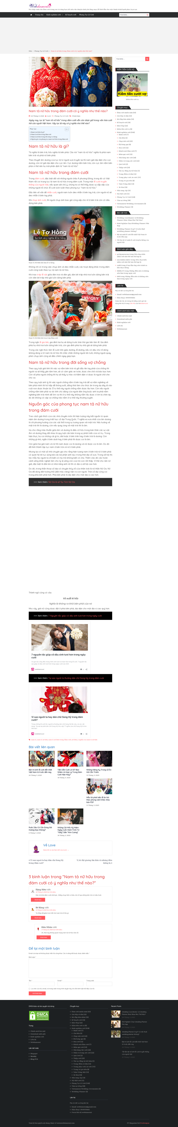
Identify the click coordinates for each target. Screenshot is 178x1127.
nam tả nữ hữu (42, 740)
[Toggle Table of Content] (65, 129)
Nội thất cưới (121, 194)
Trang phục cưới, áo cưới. (128, 177)
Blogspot (33, 1054)
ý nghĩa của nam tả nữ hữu (87, 740)
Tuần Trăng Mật (125, 184)
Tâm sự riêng (122, 200)
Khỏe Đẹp (120, 126)
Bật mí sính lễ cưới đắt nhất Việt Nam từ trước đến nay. (40, 771)
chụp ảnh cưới (39, 200)
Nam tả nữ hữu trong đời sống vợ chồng (44, 137)
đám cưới (39, 178)
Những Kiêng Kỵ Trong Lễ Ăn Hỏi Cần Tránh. (98, 771)
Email (60, 981)
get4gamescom (123, 254)
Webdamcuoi (122, 329)
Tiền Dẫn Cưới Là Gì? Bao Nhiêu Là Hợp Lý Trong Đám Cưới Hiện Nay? (70, 772)
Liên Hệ (132, 303)
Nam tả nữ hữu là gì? (38, 132)
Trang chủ (39, 15)
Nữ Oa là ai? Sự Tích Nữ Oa (61, 482)
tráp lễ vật (41, 274)
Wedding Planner (124, 207)
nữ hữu (74, 740)
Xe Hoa (121, 187)
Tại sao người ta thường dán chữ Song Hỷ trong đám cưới (76, 678)
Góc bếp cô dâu (122, 116)
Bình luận (38, 900)
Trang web (90, 981)
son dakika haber (123, 260)
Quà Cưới (122, 164)
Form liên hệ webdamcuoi (82, 1112)
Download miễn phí (124, 319)
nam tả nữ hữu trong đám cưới (59, 740)
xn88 (119, 265)
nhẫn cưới (51, 192)
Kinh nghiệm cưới (53, 15)
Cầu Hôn (122, 138)
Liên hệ (120, 326)
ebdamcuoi (144, 303)
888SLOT (120, 271)
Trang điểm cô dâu (126, 174)
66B (118, 276)
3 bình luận (76, 116)
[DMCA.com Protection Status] (39, 1020)
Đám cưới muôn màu (125, 113)
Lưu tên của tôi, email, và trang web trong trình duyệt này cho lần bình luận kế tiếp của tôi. (63, 989)
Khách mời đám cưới (126, 151)
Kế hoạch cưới (70, 15)
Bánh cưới (122, 135)
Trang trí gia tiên (125, 181)
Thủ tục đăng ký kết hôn (128, 171)
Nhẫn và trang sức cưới (127, 161)
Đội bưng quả (124, 144)
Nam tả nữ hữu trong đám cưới (41, 134)
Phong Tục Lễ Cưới (86, 15)
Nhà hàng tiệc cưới (126, 158)
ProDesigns (144, 1123)
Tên (30, 981)
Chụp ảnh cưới (124, 141)
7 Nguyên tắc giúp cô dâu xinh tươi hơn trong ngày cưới (75, 615)
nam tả (33, 740)
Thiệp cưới (122, 167)
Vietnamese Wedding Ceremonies (130, 204)
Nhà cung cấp (122, 190)
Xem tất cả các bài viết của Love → (56, 850)
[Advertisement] (89, 34)
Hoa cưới (122, 148)
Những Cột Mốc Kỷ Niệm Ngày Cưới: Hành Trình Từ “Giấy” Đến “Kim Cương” (68, 830)
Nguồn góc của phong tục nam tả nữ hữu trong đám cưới (49, 139)
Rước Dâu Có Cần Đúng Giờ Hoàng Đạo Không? (40, 828)
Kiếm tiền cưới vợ (123, 129)
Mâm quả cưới (124, 154)
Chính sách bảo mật (124, 316)
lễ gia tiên (44, 342)
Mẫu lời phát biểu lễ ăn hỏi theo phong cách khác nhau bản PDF (98, 799)
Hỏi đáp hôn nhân (124, 119)
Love (49, 116)
